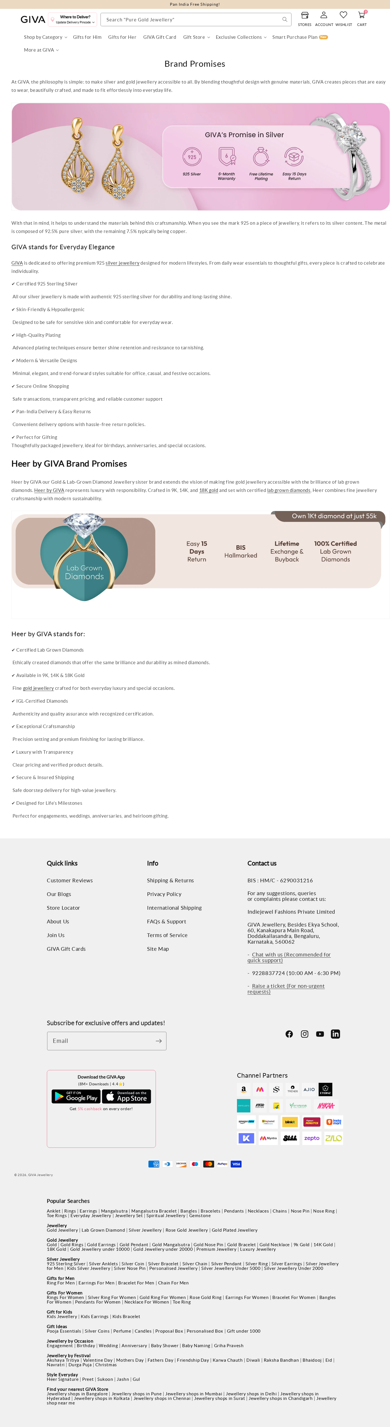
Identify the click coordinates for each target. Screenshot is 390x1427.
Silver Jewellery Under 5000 (230, 1268)
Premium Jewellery (216, 1249)
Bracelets (210, 1211)
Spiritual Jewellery (165, 1215)
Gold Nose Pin (209, 1244)
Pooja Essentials (64, 1331)
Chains (280, 1211)
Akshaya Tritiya (63, 1360)
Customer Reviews (70, 880)
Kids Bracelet (126, 1316)
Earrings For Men (97, 1282)
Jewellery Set (129, 1215)
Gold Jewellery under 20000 (163, 1249)
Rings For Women (65, 1297)
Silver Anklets (103, 1263)
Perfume (122, 1331)
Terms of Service (167, 935)
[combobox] (196, 19)
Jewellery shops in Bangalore (77, 1393)
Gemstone (200, 1215)
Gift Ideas (57, 1326)
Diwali (253, 1360)
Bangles (188, 1211)
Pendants (234, 1211)
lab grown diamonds (289, 490)
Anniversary (134, 1345)
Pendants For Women (98, 1302)
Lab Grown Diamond (103, 1230)
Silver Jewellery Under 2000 (293, 1268)
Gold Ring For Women (163, 1297)
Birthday (86, 1345)
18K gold (208, 490)
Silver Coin (133, 1263)
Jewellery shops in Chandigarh (281, 1398)
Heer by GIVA (49, 490)
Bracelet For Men (136, 1282)
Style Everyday (62, 1374)
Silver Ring (257, 1263)
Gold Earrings (101, 1244)
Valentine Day (98, 1360)
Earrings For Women (247, 1297)
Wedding (108, 1345)
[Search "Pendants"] (285, 19)
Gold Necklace (275, 1244)
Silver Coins (97, 1331)
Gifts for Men (61, 1278)
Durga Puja (80, 1364)
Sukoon (105, 1379)
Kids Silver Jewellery (88, 1268)
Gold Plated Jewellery (235, 1230)
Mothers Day (130, 1360)
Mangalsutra (114, 1211)
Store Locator (63, 908)
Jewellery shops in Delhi (251, 1393)
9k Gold (301, 1244)
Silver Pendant (226, 1263)
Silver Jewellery (145, 1230)
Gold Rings (72, 1244)
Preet (88, 1379)
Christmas (106, 1364)
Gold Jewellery (62, 1230)
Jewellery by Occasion (70, 1341)
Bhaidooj (312, 1360)
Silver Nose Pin (130, 1268)
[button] (45, 37)
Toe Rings (57, 1215)
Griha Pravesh (229, 1345)
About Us (58, 922)
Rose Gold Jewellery (187, 1230)
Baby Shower (165, 1345)
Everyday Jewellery (91, 1215)
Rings (70, 1211)
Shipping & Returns (170, 880)
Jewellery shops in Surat (219, 1398)
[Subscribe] (160, 1041)
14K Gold (323, 1244)
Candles (143, 1331)
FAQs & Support (166, 922)
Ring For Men (61, 1282)
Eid (328, 1360)
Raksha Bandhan (281, 1360)
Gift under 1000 (244, 1331)
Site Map (158, 949)
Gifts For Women (65, 1292)
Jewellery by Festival (69, 1355)
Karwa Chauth (228, 1360)
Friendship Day (193, 1360)
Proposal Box (169, 1331)
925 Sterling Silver (66, 1263)
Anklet (54, 1211)
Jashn (123, 1379)
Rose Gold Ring (206, 1297)
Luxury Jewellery (258, 1249)
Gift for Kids (60, 1312)
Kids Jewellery (62, 1316)
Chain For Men (173, 1282)
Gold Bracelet (241, 1244)
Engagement (60, 1345)
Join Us (56, 935)
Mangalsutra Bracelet (154, 1211)
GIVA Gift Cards (66, 949)
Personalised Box (205, 1331)
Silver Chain (195, 1263)
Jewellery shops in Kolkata (102, 1398)
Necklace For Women (146, 1302)
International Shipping (174, 908)
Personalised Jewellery (173, 1268)
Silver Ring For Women (112, 1297)
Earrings (88, 1211)
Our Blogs (59, 894)
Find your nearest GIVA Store (77, 1389)
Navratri (56, 1364)
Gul (136, 1379)
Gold (52, 1244)
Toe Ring (182, 1302)
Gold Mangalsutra (171, 1244)
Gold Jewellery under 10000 (100, 1249)
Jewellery (57, 1225)
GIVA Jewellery (40, 1175)
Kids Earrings (95, 1316)
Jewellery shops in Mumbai (193, 1393)
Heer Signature (63, 1379)
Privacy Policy (164, 894)
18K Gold (57, 1249)
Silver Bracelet (163, 1263)
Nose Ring (324, 1211)
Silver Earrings (287, 1263)
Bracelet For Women (294, 1297)
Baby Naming (196, 1345)
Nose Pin (300, 1211)
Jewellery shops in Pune (137, 1393)
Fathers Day (161, 1360)
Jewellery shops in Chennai (162, 1398)
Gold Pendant (134, 1244)
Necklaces (258, 1211)
